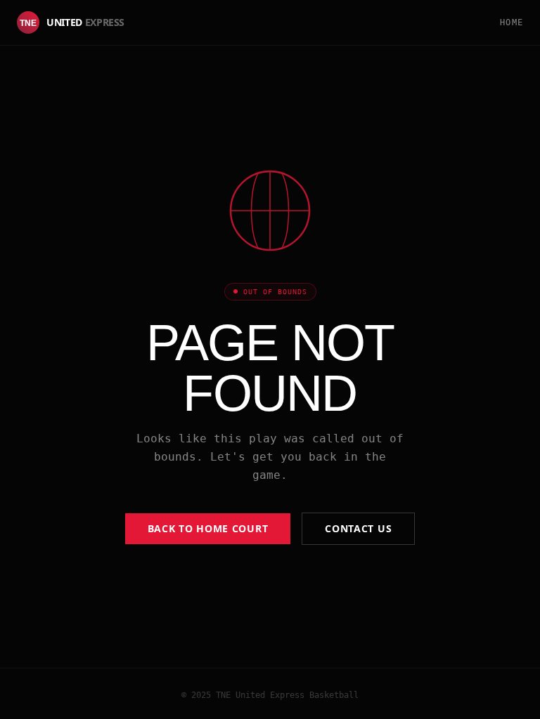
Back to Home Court (208, 528)
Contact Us (358, 528)
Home (511, 22)
